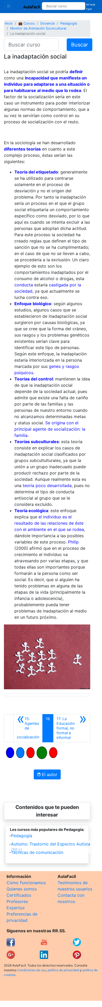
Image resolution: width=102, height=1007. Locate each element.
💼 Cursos (26, 23)
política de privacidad (63, 970)
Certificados (19, 895)
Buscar (79, 45)
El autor (49, 774)
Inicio (9, 23)
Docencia (47, 23)
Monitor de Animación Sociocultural (38, 28)
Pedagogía (68, 23)
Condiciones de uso (31, 970)
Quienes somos (22, 889)
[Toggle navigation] (8, 5)
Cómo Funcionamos (26, 882)
